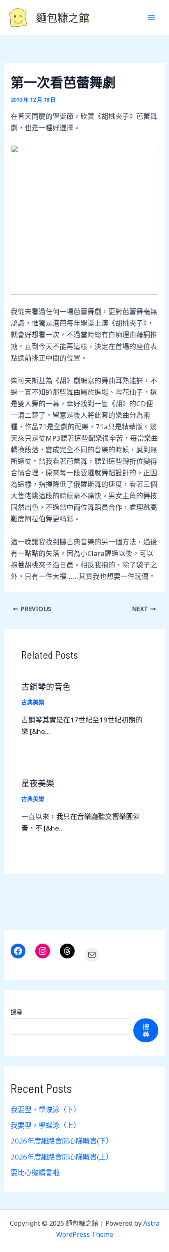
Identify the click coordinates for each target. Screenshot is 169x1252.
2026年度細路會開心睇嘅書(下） (62, 1141)
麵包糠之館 (62, 17)
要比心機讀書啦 (35, 1172)
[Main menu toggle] (151, 17)
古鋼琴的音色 (46, 687)
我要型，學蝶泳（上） (45, 1125)
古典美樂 (32, 702)
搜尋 (16, 1012)
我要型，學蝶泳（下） (45, 1109)
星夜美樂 (37, 783)
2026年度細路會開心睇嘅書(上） (62, 1157)
